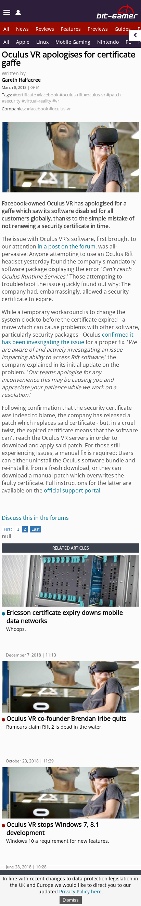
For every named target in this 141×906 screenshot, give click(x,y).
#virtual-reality (36, 101)
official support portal (72, 490)
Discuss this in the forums (35, 518)
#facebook (48, 95)
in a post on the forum (66, 246)
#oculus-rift (71, 95)
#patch (113, 95)
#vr (55, 101)
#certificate (24, 95)
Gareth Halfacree (21, 80)
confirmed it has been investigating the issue (67, 338)
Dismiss (71, 900)
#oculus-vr (94, 95)
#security (11, 101)
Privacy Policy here (80, 891)
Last (35, 529)
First (8, 529)
